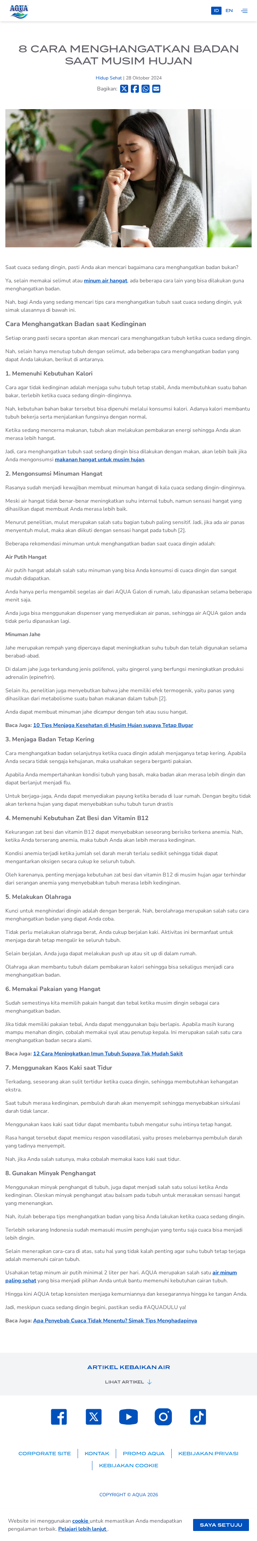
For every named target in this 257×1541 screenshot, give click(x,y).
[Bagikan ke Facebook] (135, 88)
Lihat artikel (124, 1381)
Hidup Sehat (109, 78)
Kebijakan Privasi (208, 1453)
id (216, 10)
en (229, 10)
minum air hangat (105, 280)
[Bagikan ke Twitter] (124, 88)
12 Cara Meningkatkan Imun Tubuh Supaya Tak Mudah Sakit (108, 1053)
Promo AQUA (144, 1453)
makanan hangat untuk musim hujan (99, 459)
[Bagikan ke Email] (156, 88)
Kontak (97, 1453)
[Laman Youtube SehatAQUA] (128, 1417)
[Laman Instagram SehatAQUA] (163, 1417)
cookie (81, 1521)
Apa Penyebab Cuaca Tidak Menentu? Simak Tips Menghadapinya (115, 1320)
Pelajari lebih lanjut (82, 1529)
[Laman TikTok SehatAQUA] (198, 1417)
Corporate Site (44, 1453)
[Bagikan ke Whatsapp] (146, 88)
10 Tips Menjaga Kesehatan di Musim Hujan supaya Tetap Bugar (113, 725)
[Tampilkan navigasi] (244, 10)
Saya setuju (221, 1525)
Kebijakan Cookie (128, 1465)
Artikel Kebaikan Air (128, 1367)
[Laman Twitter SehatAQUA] (93, 1417)
